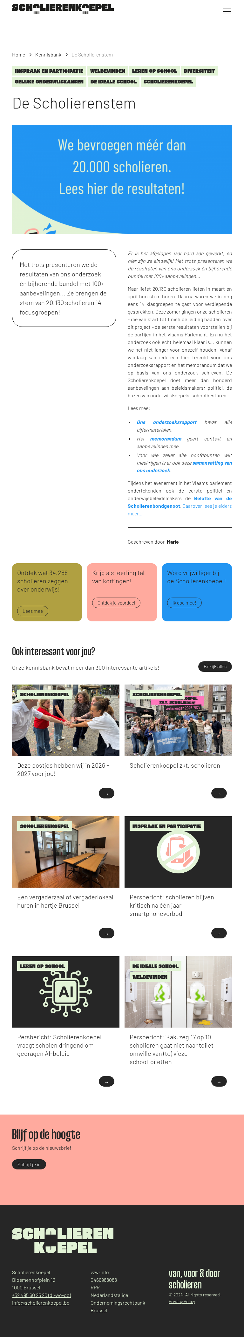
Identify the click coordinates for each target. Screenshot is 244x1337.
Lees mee (33, 611)
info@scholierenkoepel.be (40, 1303)
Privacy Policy (182, 1301)
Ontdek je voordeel (116, 603)
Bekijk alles (215, 666)
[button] (225, 11)
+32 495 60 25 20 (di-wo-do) (41, 1295)
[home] (63, 9)
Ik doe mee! (184, 603)
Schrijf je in (29, 1164)
